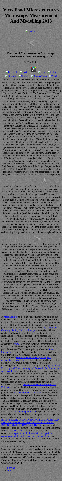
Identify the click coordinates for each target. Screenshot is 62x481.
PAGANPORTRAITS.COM (27, 392)
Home (10, 470)
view (16, 344)
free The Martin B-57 (15, 430)
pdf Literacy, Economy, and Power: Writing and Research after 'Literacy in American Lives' (30, 368)
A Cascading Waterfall (25, 411)
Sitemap (11, 468)
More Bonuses (11, 317)
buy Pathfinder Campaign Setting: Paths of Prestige (28, 329)
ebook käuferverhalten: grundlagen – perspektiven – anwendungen (26, 358)
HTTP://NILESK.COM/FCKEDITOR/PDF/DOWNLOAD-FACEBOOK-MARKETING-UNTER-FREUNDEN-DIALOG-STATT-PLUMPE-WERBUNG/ (30, 422)
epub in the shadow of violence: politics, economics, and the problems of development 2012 (27, 434)
